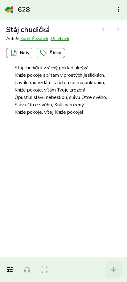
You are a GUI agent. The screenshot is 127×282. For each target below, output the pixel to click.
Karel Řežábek (34, 39)
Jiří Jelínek (60, 39)
